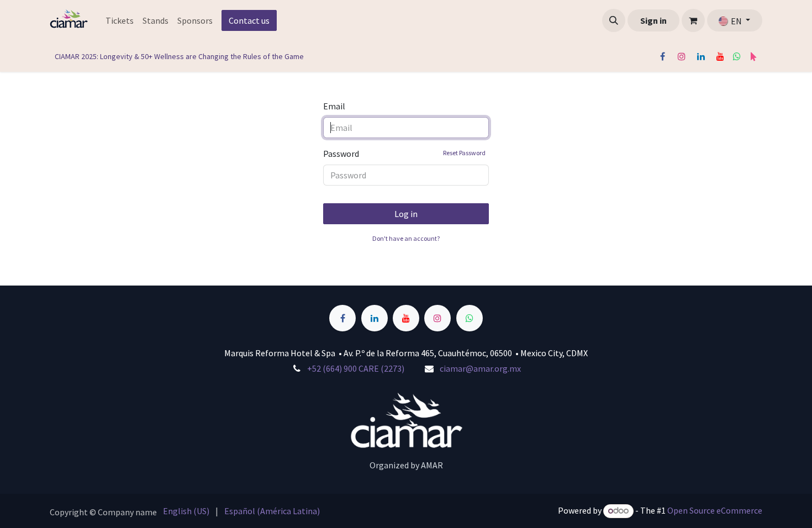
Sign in (653, 20)
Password (404, 153)
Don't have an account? (406, 238)
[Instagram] (681, 56)
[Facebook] (662, 56)
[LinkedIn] (701, 56)
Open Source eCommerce (714, 510)
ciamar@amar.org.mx (480, 368)
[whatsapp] (737, 56)
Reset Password (464, 153)
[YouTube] (720, 56)
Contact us (249, 20)
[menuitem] (119, 20)
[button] (613, 20)
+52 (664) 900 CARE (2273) (355, 368)
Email (334, 106)
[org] (753, 56)
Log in (406, 213)
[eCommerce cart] (693, 20)
